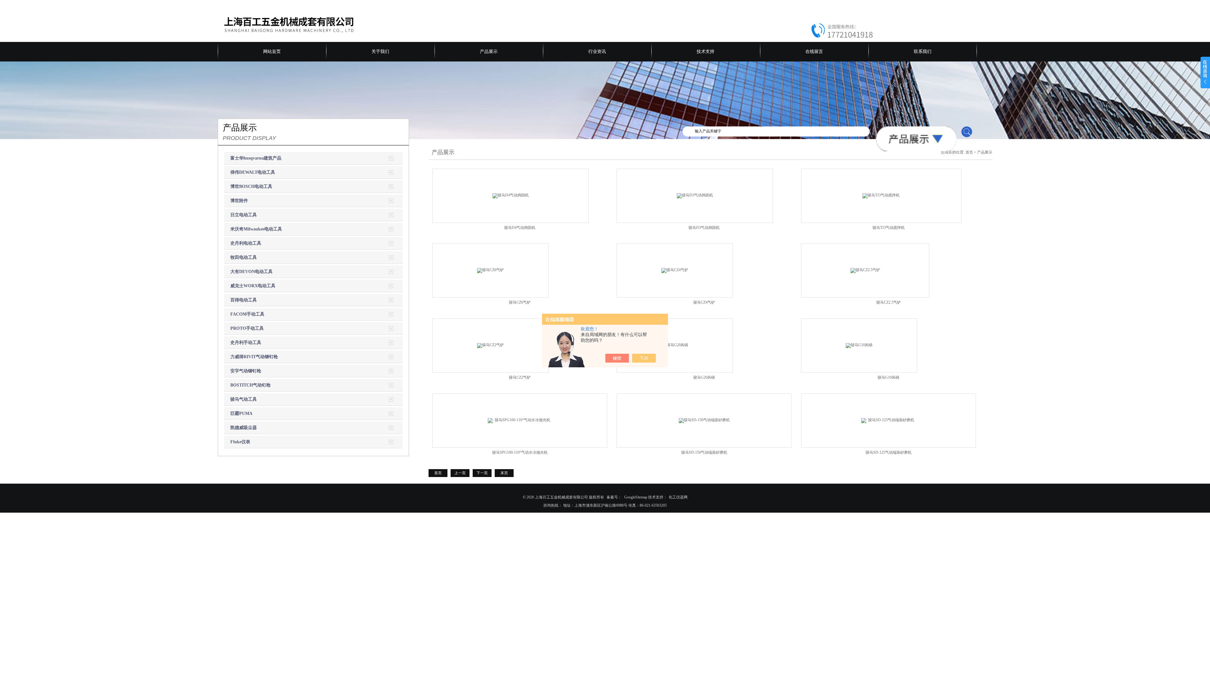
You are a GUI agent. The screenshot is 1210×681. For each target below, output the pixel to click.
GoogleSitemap (635, 497)
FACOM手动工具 (247, 314)
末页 (504, 473)
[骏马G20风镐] (674, 345)
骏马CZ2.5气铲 (888, 302)
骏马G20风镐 (704, 377)
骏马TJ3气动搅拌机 (889, 227)
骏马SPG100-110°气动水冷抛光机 (521, 452)
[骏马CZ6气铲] (490, 270)
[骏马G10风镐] (859, 345)
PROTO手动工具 (247, 328)
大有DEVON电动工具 (251, 271)
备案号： (614, 497)
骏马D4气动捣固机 (519, 227)
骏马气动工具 (243, 399)
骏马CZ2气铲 (520, 377)
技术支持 (705, 51)
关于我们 (380, 51)
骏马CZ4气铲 (704, 302)
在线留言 (814, 51)
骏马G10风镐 (888, 377)
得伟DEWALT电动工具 (252, 172)
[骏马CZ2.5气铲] (865, 270)
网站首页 (272, 51)
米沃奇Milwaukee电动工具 (256, 229)
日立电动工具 (243, 214)
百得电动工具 (243, 300)
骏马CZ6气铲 (520, 302)
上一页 (460, 473)
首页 (969, 152)
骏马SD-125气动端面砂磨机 (890, 452)
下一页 (482, 473)
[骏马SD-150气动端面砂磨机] (704, 420)
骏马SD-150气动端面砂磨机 (704, 452)
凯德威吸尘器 (243, 427)
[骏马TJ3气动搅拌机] (881, 195)
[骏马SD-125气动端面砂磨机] (888, 420)
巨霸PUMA (241, 413)
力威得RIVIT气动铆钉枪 (254, 356)
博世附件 (239, 200)
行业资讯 (597, 51)
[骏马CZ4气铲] (674, 270)
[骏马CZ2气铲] (490, 345)
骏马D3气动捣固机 (704, 227)
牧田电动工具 (243, 257)
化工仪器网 (678, 497)
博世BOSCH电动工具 (251, 186)
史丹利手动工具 (245, 342)
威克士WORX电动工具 (252, 285)
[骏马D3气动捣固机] (695, 195)
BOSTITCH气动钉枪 (250, 385)
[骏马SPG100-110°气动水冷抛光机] (520, 420)
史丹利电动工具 (245, 243)
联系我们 (922, 51)
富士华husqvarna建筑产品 (255, 158)
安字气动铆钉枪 (245, 371)
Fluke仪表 (240, 441)
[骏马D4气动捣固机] (511, 195)
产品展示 (489, 51)
